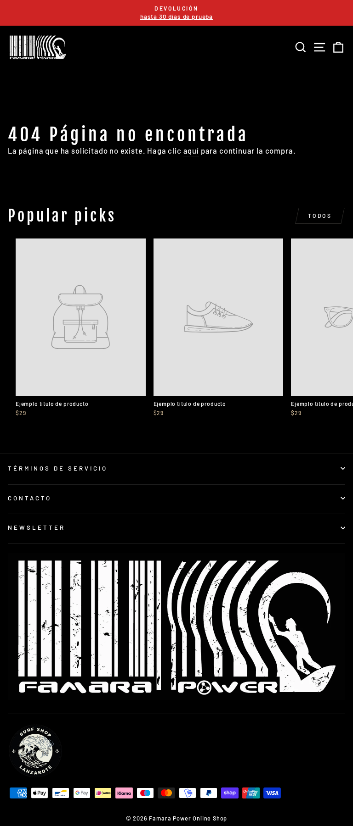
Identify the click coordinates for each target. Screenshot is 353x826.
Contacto (29, 498)
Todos (320, 215)
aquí (191, 150)
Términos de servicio (58, 468)
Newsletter (36, 527)
